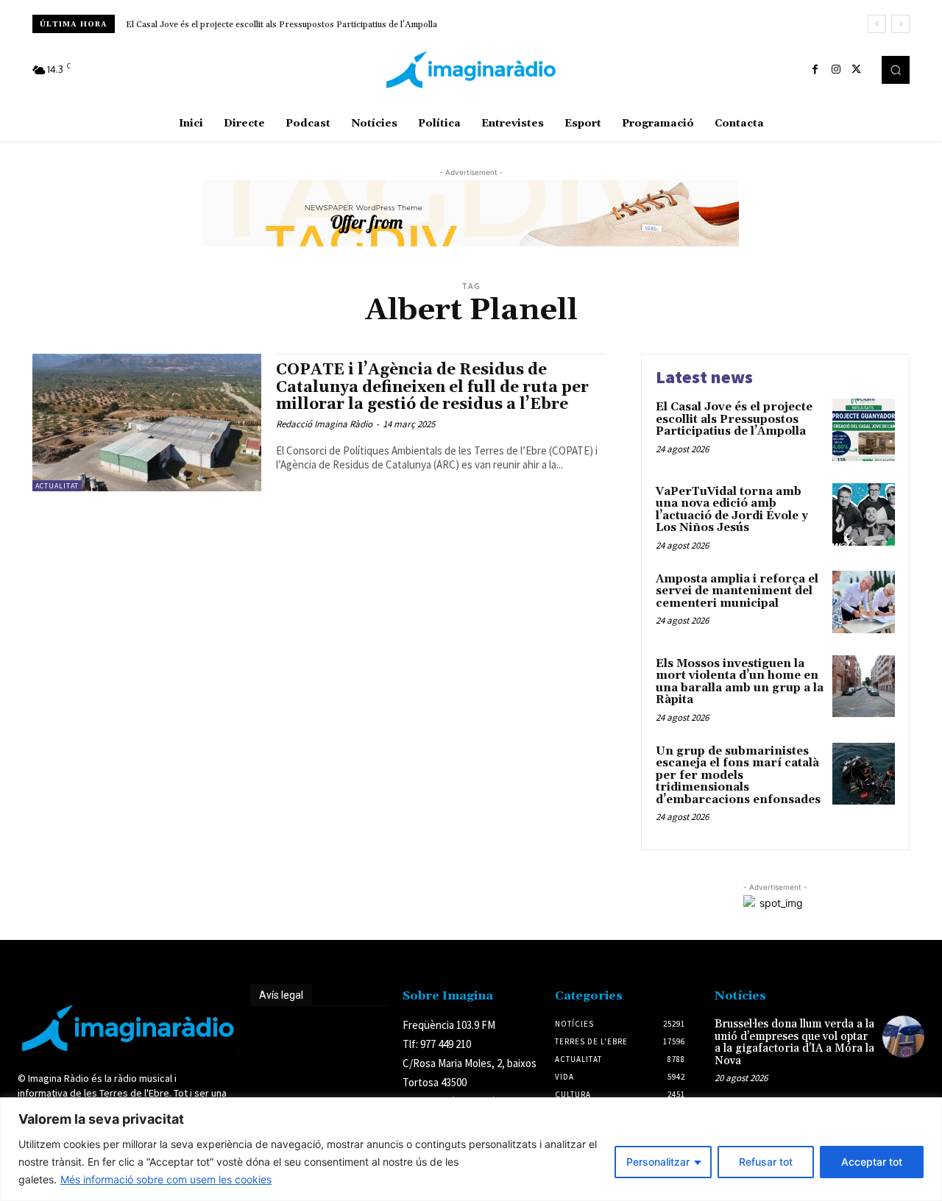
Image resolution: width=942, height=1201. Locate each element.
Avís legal (281, 995)
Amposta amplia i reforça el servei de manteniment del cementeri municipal (737, 591)
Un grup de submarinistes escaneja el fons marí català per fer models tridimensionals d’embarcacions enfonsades (738, 775)
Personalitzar (658, 1161)
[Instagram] (836, 70)
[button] (896, 70)
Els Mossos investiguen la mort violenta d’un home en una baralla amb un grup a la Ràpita (740, 682)
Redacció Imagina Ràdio (324, 424)
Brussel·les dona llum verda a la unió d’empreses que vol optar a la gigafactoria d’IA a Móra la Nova (794, 1042)
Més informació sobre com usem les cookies (166, 1179)
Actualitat (57, 486)
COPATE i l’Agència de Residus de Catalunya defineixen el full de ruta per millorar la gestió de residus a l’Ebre (432, 386)
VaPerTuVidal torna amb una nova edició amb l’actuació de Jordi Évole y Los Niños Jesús (732, 510)
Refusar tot (766, 1161)
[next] (900, 24)
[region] (471, 1149)
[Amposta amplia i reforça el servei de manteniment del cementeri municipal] (863, 602)
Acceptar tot (871, 1161)
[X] (856, 70)
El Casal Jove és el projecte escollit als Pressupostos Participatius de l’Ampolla (281, 24)
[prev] (877, 24)
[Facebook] (815, 70)
